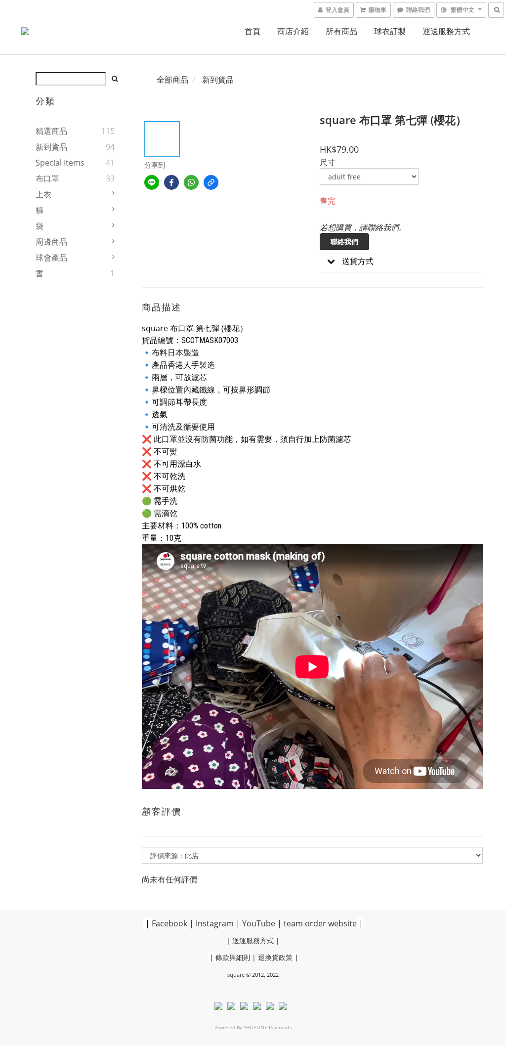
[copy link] (211, 182)
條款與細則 (232, 957)
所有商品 (341, 31)
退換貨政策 (275, 957)
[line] (151, 182)
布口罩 (47, 178)
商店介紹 (293, 31)
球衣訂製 (390, 31)
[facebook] (171, 182)
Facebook (169, 923)
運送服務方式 (446, 31)
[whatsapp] (191, 182)
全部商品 (172, 79)
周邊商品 (51, 241)
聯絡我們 (344, 241)
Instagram (215, 923)
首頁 (252, 31)
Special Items (60, 162)
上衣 (43, 194)
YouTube (258, 923)
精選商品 (51, 131)
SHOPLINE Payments (268, 1027)
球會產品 (51, 257)
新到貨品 (51, 146)
